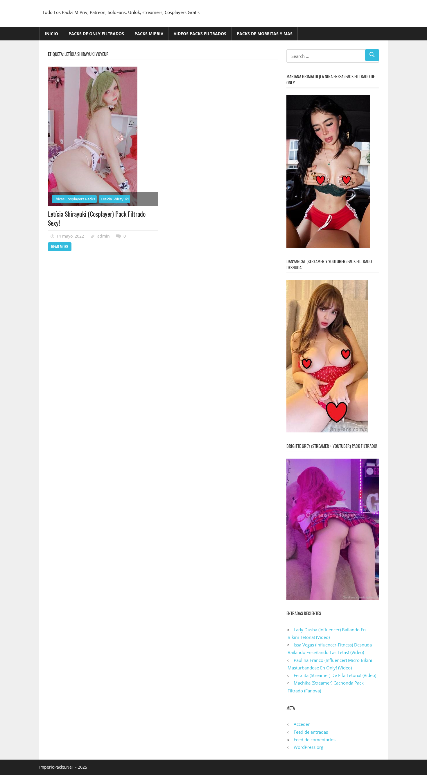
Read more (60, 246)
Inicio (51, 33)
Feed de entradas (311, 732)
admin (103, 236)
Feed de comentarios (315, 739)
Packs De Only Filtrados (96, 33)
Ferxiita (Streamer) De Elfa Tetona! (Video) (335, 675)
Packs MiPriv (148, 33)
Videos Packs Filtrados (200, 33)
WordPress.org (308, 747)
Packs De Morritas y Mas (265, 33)
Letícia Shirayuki (115, 199)
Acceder (302, 724)
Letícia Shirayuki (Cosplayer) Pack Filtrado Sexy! (97, 218)
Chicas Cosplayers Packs (74, 199)
